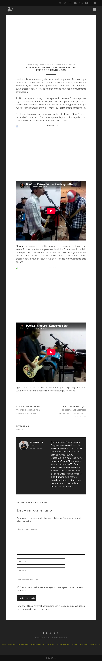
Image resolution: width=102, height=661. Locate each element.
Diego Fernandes (56, 65)
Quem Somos (8, 644)
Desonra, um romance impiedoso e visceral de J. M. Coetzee (72, 413)
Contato (95, 644)
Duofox (51, 633)
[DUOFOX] (11, 10)
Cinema (84, 644)
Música (71, 65)
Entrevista (37, 644)
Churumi (20, 246)
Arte (74, 644)
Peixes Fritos (70, 114)
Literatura (63, 644)
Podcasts (23, 644)
